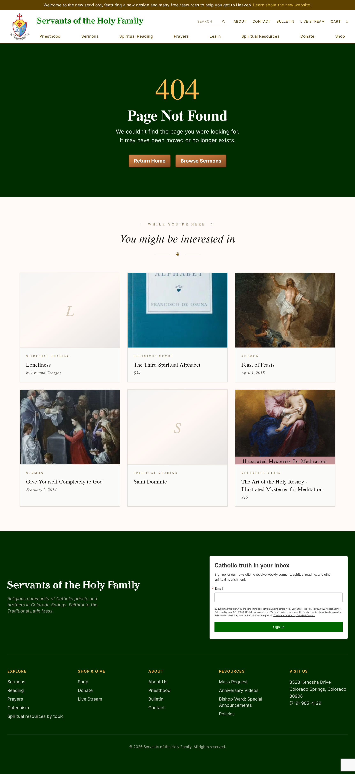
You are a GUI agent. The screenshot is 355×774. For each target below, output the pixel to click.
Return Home (149, 161)
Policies (227, 713)
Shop (340, 36)
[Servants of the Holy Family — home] (90, 21)
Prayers (181, 36)
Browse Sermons (201, 161)
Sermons (89, 36)
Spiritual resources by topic (35, 716)
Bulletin (285, 21)
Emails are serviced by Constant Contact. (294, 615)
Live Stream (90, 699)
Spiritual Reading (136, 36)
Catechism (18, 707)
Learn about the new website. (282, 4)
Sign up (278, 626)
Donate (307, 36)
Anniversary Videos (238, 690)
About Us (157, 681)
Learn (215, 36)
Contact (261, 21)
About (240, 21)
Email (218, 588)
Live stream (312, 21)
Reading (15, 690)
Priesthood (50, 36)
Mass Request (233, 681)
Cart (336, 21)
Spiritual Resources (260, 36)
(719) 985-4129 (305, 703)
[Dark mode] (347, 21)
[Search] (223, 21)
